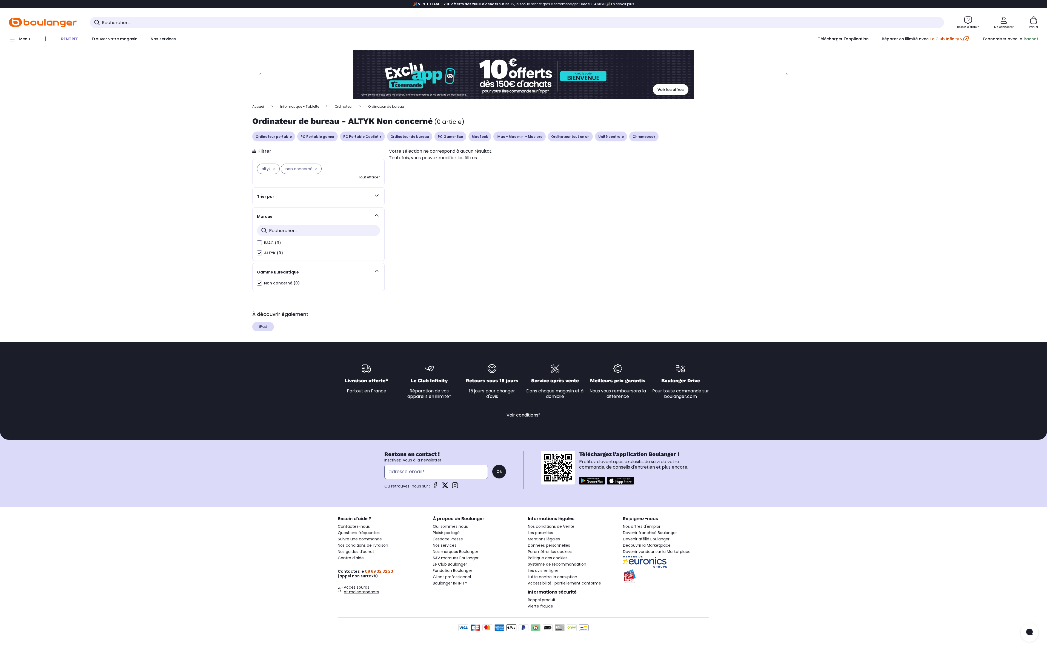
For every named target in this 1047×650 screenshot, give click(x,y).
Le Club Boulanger (450, 564)
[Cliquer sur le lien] (523, 74)
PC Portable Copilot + (362, 136)
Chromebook (644, 136)
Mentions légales (544, 539)
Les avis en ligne (543, 570)
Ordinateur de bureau (409, 136)
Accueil (258, 106)
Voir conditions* (523, 415)
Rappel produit (542, 600)
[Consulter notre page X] (445, 487)
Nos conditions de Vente (551, 526)
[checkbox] (259, 242)
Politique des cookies (548, 558)
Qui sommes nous (450, 526)
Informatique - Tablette (299, 106)
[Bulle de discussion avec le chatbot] (1029, 632)
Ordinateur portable (274, 136)
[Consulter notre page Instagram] (455, 487)
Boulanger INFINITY (450, 583)
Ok (499, 471)
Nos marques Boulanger (455, 551)
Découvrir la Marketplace (647, 545)
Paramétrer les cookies (550, 551)
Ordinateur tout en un (570, 136)
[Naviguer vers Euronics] (666, 562)
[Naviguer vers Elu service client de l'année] (666, 576)
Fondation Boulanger (452, 570)
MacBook (480, 136)
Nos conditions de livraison (363, 545)
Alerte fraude (540, 606)
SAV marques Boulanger (456, 558)
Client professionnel (452, 577)
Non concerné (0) (282, 283)
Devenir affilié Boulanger (646, 539)
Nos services (444, 545)
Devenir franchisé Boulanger (650, 532)
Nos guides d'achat (356, 551)
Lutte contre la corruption (552, 577)
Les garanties (540, 532)
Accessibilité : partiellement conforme (564, 583)
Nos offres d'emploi (641, 526)
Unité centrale (611, 136)
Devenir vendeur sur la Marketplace (657, 551)
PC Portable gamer (317, 136)
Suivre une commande (360, 539)
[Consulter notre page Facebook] (435, 487)
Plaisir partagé (446, 532)
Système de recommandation (557, 564)
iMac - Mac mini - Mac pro (519, 136)
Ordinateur (344, 106)
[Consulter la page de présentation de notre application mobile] (592, 480)
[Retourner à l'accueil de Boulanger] (43, 22)
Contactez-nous (354, 526)
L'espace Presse (448, 539)
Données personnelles (549, 545)
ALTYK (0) (273, 253)
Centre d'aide (351, 558)
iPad (263, 326)
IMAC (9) (272, 243)
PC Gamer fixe (450, 136)
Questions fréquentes (359, 532)
